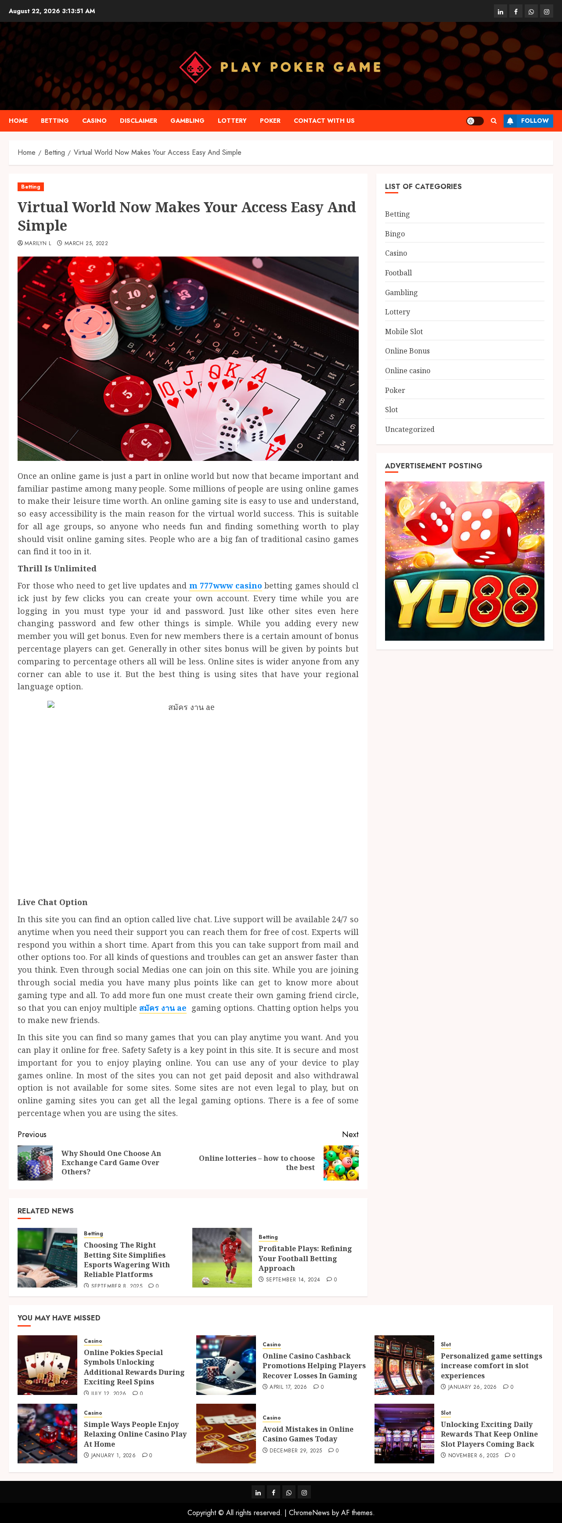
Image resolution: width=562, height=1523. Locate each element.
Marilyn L (38, 243)
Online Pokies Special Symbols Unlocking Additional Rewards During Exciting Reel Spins (134, 1367)
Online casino (407, 370)
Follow (535, 120)
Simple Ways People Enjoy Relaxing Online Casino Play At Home (135, 1434)
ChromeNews (309, 1513)
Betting (55, 120)
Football (398, 272)
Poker (270, 120)
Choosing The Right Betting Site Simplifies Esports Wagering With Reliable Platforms (127, 1259)
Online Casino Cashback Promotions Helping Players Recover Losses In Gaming (314, 1365)
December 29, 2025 (296, 1451)
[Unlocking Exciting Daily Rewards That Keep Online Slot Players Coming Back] (404, 1433)
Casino (94, 120)
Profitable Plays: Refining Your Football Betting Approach (305, 1258)
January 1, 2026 (113, 1455)
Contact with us (324, 120)
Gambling (187, 120)
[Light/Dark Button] (475, 121)
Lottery (232, 120)
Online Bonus (407, 351)
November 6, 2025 (473, 1455)
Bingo (395, 233)
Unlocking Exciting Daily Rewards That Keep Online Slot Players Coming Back (489, 1434)
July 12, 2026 (108, 1394)
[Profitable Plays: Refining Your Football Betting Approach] (222, 1258)
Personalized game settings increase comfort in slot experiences (491, 1365)
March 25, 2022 (86, 243)
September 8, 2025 (116, 1286)
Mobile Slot (404, 331)
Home (18, 120)
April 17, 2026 (288, 1387)
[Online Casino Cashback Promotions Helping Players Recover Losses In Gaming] (226, 1365)
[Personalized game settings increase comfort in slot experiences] (404, 1365)
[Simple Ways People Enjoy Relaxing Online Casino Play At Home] (47, 1433)
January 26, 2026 (472, 1387)
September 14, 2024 (293, 1280)
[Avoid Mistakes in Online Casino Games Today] (226, 1433)
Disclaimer (138, 120)
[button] (493, 120)
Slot (391, 409)
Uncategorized (410, 429)
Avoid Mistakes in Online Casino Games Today (308, 1434)
